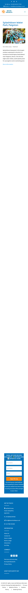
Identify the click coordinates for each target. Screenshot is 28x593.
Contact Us (7, 536)
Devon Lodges (8, 538)
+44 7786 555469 (10, 524)
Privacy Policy (8, 564)
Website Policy (13, 587)
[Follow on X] (16, 1)
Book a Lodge (7, 541)
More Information (8, 64)
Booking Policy (17, 590)
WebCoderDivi (16, 585)
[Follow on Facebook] (11, 1)
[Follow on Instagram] (14, 1)
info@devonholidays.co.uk (17, 6)
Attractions (7, 543)
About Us (6, 533)
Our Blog (6, 545)
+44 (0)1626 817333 (15, 4)
